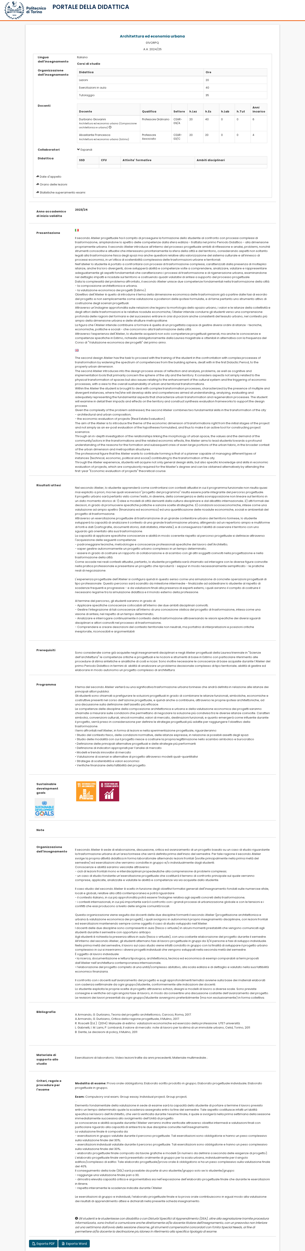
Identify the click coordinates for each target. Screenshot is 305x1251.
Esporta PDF (45, 1243)
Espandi (86, 150)
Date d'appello (50, 177)
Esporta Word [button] (76, 1243)
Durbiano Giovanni (92, 119)
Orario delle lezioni (53, 184)
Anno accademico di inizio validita (51, 213)
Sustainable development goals (47, 788)
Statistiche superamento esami (62, 192)
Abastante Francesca (94, 135)
